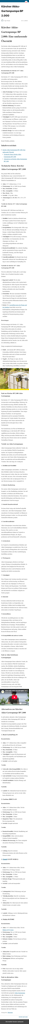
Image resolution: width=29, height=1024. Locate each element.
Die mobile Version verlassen (14, 1021)
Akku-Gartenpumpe (20, 993)
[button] (26, 379)
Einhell (5, 859)
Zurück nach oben (23, 1016)
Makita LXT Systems (8, 930)
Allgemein (10, 1012)
